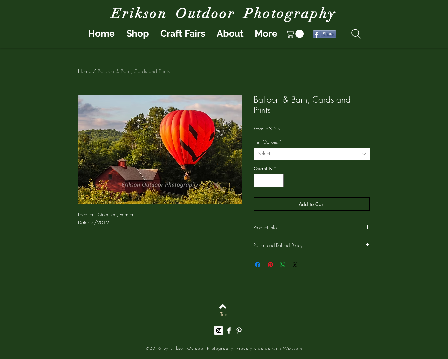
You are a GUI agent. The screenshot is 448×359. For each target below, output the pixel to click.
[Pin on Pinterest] (270, 265)
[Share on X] (295, 265)
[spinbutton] (268, 180)
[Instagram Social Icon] (218, 330)
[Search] (356, 33)
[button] (296, 34)
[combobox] (312, 154)
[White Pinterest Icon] (239, 330)
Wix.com (292, 348)
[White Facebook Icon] (229, 330)
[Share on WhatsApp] (283, 265)
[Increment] (278, 180)
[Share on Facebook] (258, 265)
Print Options (268, 142)
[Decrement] (259, 180)
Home (84, 71)
